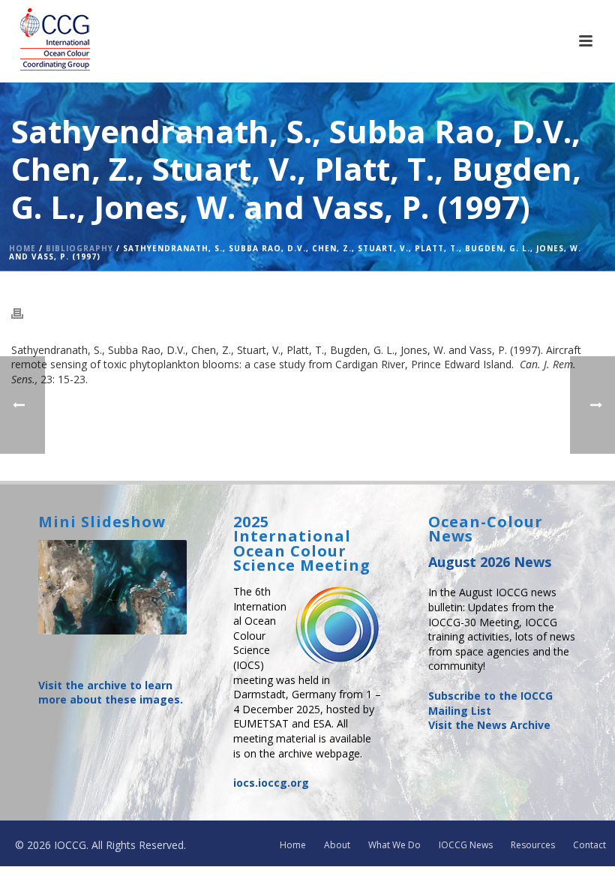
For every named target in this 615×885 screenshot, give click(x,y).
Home (22, 248)
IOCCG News (466, 845)
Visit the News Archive (489, 725)
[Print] (24, 312)
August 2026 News (489, 562)
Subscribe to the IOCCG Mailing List (490, 703)
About (337, 845)
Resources (533, 845)
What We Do (394, 845)
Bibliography (79, 248)
